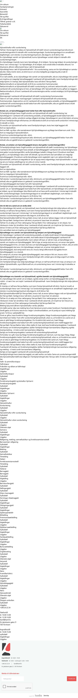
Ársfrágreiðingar (6, 19)
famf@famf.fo (18, 664)
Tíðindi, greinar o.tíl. (7, 21)
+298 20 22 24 (5, 607)
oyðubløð (3, 634)
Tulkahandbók (5, 24)
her (27, 89)
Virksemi (3, 9)
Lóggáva (3, 639)
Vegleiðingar (5, 637)
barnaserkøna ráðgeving (34, 330)
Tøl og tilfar (4, 17)
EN (1, 38)
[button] (39, 84)
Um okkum (4, 4)
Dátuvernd (4, 26)
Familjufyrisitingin (7, 7)
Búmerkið (4, 14)
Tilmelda (71, 679)
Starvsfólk (4, 12)
